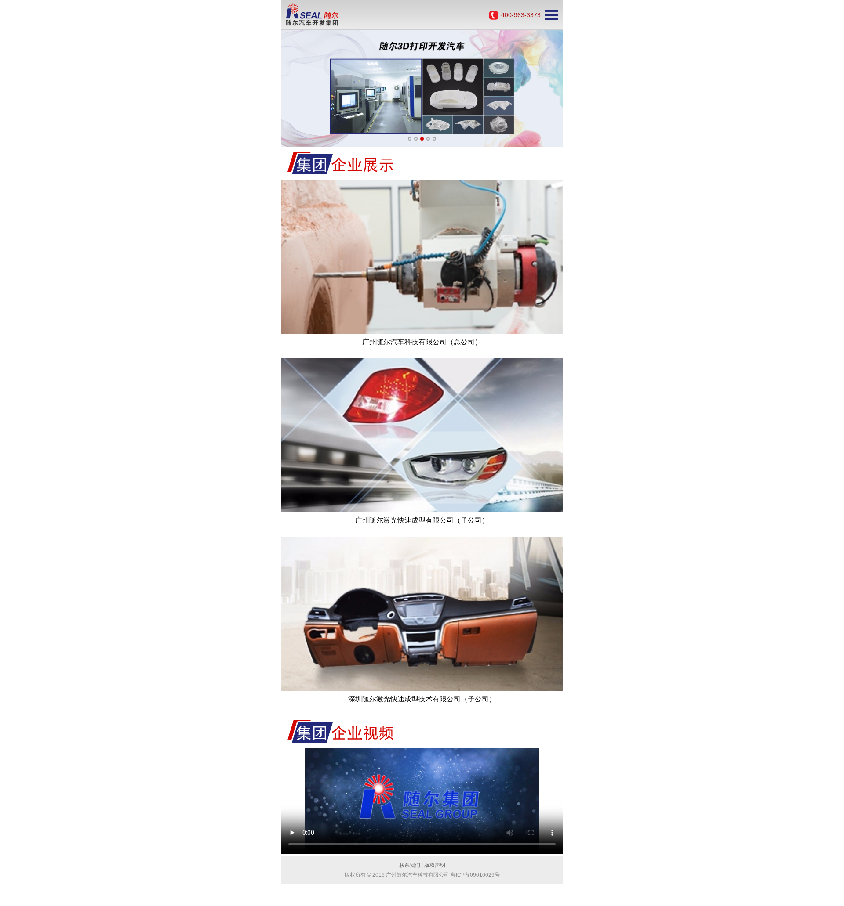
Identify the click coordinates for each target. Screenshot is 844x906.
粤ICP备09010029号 (475, 875)
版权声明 (434, 865)
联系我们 (409, 865)
